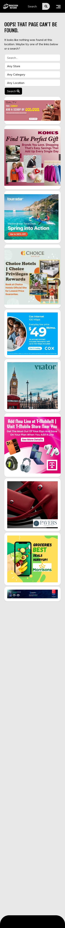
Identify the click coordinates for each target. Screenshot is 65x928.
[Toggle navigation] (58, 6)
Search (12, 91)
